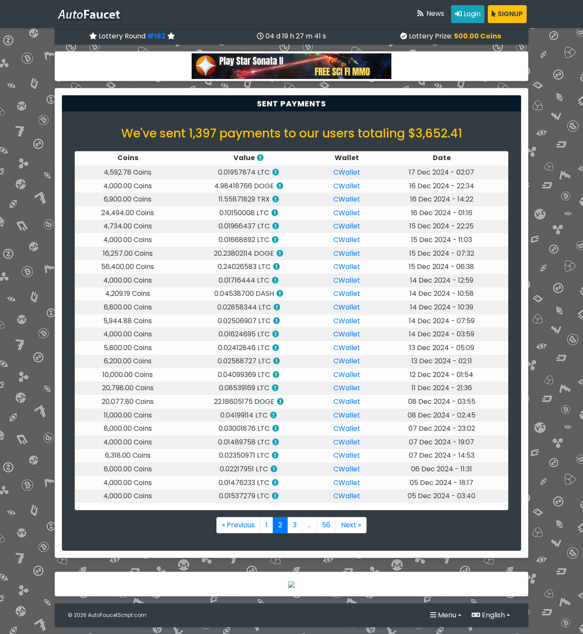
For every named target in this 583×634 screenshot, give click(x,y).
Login (471, 14)
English (492, 615)
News (434, 13)
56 (326, 525)
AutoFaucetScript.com (117, 615)
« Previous (238, 525)
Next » (351, 525)
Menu (446, 615)
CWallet (346, 172)
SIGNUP (509, 14)
